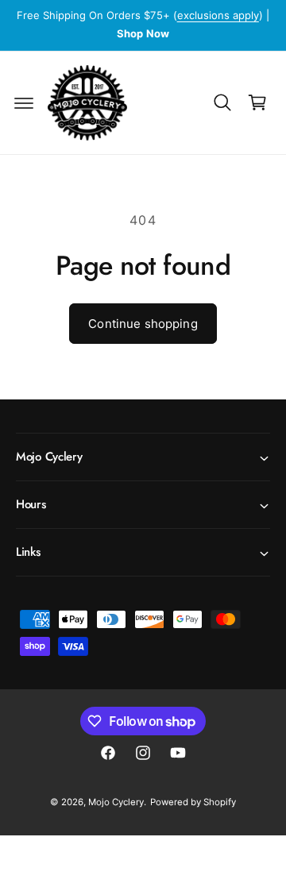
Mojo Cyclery (116, 802)
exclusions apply (218, 15)
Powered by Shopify (193, 802)
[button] (23, 102)
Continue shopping (143, 323)
